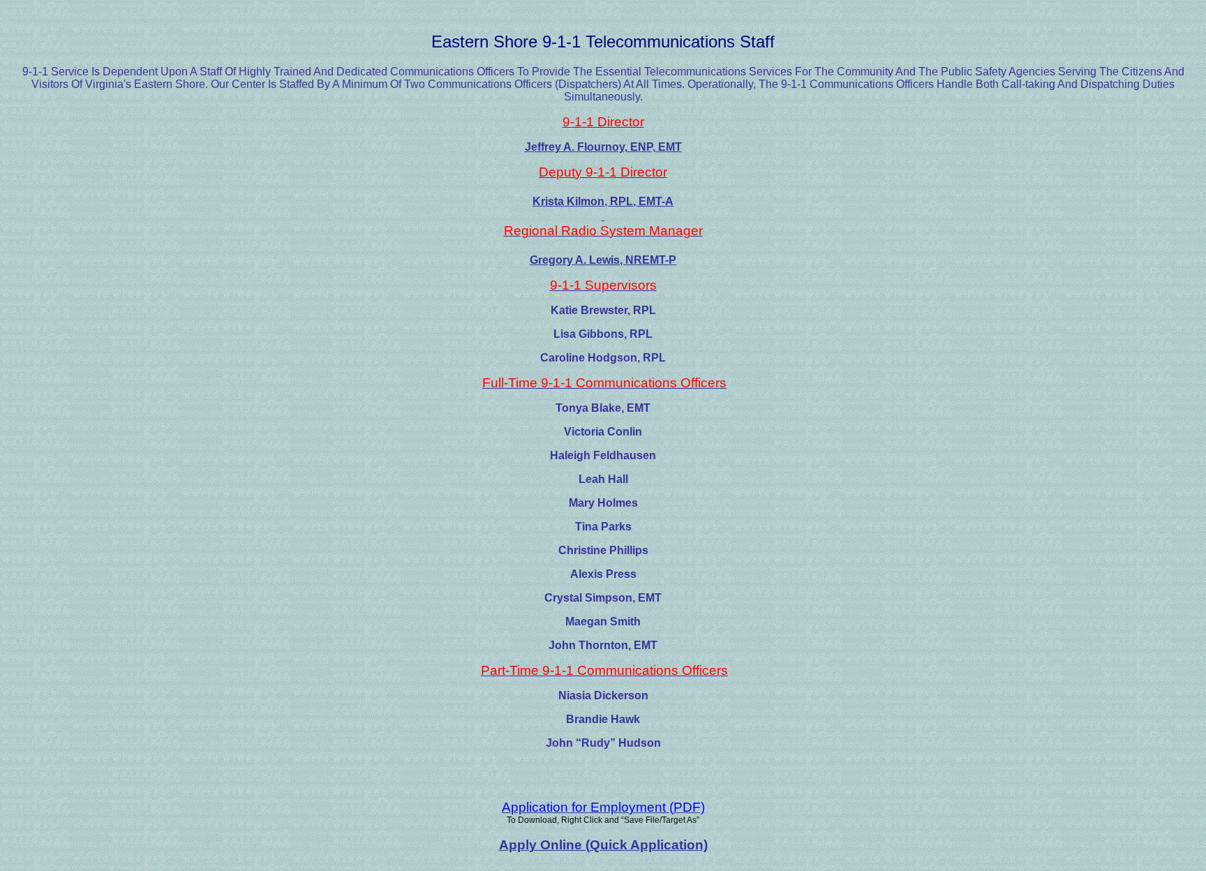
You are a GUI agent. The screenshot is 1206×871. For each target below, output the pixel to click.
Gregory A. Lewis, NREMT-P (603, 260)
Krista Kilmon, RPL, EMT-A (603, 201)
